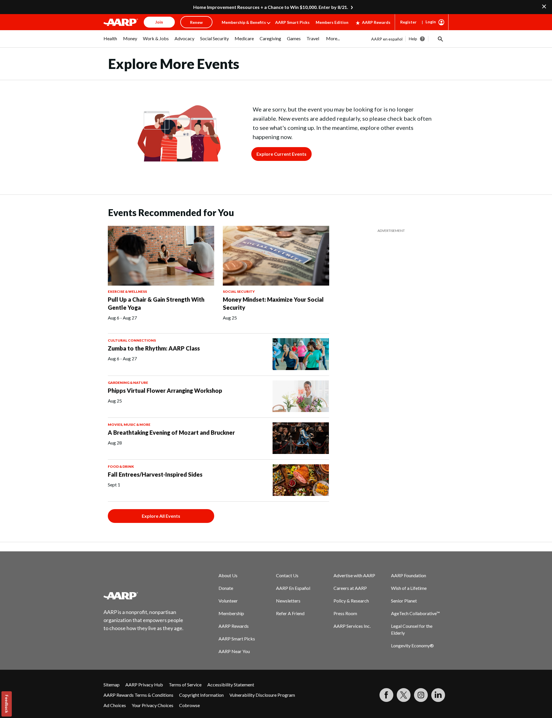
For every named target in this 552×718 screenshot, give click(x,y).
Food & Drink (121, 466)
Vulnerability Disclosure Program (262, 695)
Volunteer (228, 600)
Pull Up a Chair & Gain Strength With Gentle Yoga (156, 303)
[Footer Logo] (143, 595)
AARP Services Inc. (352, 626)
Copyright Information (201, 695)
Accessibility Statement (230, 684)
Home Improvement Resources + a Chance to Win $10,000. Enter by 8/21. (270, 7)
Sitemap (111, 684)
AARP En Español (293, 588)
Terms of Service (185, 684)
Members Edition (332, 22)
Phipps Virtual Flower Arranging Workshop (165, 390)
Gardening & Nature (128, 382)
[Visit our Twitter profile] (404, 695)
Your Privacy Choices (152, 705)
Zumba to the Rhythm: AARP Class (154, 348)
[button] (439, 38)
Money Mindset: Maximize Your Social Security (273, 303)
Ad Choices (114, 705)
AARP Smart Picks (292, 22)
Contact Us (287, 575)
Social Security (239, 291)
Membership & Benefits (244, 22)
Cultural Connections (132, 340)
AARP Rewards (376, 22)
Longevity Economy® (412, 645)
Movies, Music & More (129, 424)
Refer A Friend (290, 613)
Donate (225, 588)
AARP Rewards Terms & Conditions (138, 695)
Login (430, 21)
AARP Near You (234, 651)
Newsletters (288, 600)
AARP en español (386, 38)
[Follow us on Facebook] (386, 695)
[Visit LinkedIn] (438, 695)
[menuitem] (110, 41)
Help (413, 38)
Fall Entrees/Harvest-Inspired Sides (155, 474)
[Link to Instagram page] (421, 695)
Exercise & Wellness (127, 291)
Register (408, 22)
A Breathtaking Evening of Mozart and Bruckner (171, 432)
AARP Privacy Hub (144, 684)
